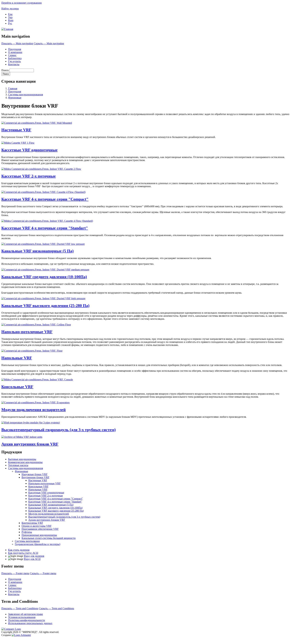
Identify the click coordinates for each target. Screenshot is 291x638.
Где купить (14, 61)
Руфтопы (27, 532)
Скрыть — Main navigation (49, 43)
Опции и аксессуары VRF (37, 525)
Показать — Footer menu (15, 573)
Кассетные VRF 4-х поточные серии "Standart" (44, 228)
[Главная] (7, 29)
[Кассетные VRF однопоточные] (18, 142)
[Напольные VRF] (31, 350)
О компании (15, 52)
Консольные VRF (17, 387)
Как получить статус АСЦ (23, 552)
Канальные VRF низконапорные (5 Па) (37, 251)
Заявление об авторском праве (25, 614)
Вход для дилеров (34, 556)
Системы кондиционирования (25, 94)
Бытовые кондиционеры (22, 459)
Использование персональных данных (30, 623)
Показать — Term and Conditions (19, 608)
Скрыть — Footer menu (43, 573)
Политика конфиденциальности (26, 620)
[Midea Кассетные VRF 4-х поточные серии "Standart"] (47, 220)
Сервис (12, 55)
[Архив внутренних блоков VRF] (21, 436)
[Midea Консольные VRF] (37, 379)
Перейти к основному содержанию (21, 2)
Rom (10, 20)
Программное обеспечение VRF (40, 529)
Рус (10, 23)
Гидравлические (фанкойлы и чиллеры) (37, 544)
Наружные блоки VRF (34, 474)
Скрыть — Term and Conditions (56, 608)
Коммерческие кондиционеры (25, 462)
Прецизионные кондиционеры (39, 535)
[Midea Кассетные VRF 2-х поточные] (41, 168)
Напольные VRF (16, 358)
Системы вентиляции (27, 541)
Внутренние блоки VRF (35, 477)
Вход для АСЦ (32, 559)
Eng (10, 14)
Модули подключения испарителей (33, 409)
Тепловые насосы (18, 465)
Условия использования (21, 617)
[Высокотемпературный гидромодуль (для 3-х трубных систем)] (30, 422)
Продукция (14, 49)
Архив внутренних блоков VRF (29, 444)
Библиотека (15, 58)
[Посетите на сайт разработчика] (21, 635)
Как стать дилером (18, 549)
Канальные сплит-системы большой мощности (49, 538)
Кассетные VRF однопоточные (29, 150)
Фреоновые (14, 97)
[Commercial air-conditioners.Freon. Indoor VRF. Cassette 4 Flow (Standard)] (43, 192)
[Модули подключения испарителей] (35, 402)
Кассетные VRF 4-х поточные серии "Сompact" (44, 199)
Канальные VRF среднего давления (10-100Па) (44, 277)
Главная (12, 88)
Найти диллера (10, 8)
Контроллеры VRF (32, 522)
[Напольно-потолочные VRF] (36, 324)
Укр (10, 17)
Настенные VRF (16, 130)
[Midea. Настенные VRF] (36, 122)
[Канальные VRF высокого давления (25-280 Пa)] (43, 298)
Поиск (5, 70)
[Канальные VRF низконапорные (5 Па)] (43, 244)
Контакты (13, 64)
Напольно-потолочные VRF (27, 332)
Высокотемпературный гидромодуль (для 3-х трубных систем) (58, 430)
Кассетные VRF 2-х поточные (28, 176)
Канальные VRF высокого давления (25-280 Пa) (45, 305)
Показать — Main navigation (17, 43)
